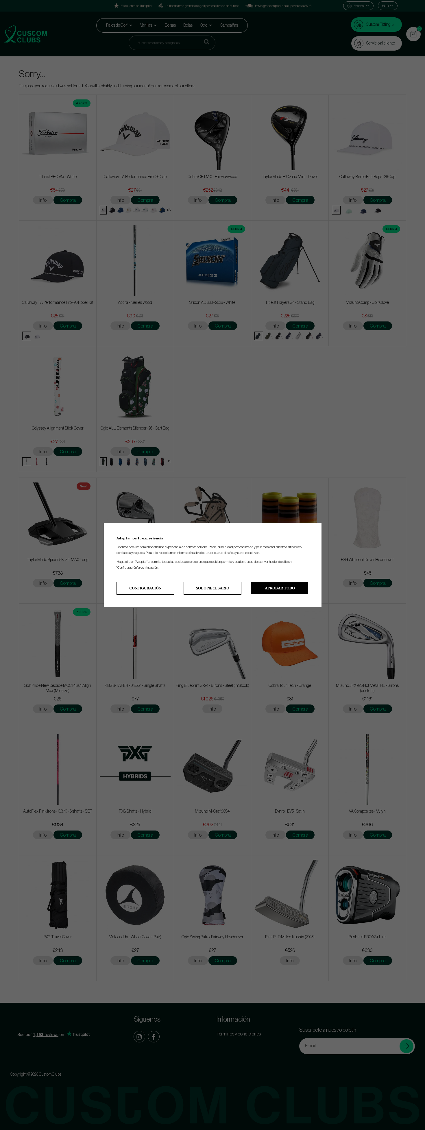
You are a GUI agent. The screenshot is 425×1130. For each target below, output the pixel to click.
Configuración (145, 588)
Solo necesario (212, 588)
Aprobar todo (280, 588)
